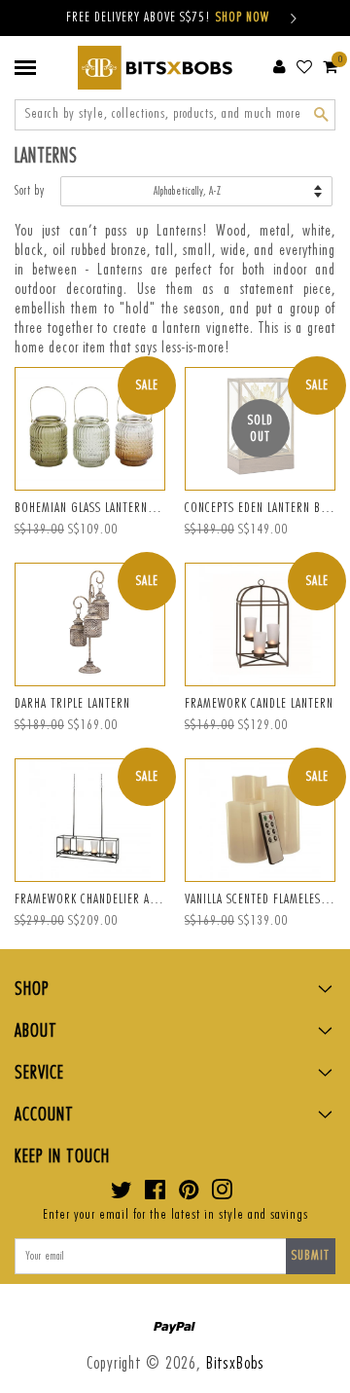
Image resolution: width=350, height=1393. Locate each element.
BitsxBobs (235, 1363)
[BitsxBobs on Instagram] (222, 1194)
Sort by (30, 191)
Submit (311, 1256)
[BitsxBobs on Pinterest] (189, 1194)
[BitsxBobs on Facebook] (155, 1194)
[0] (330, 66)
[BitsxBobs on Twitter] (122, 1194)
